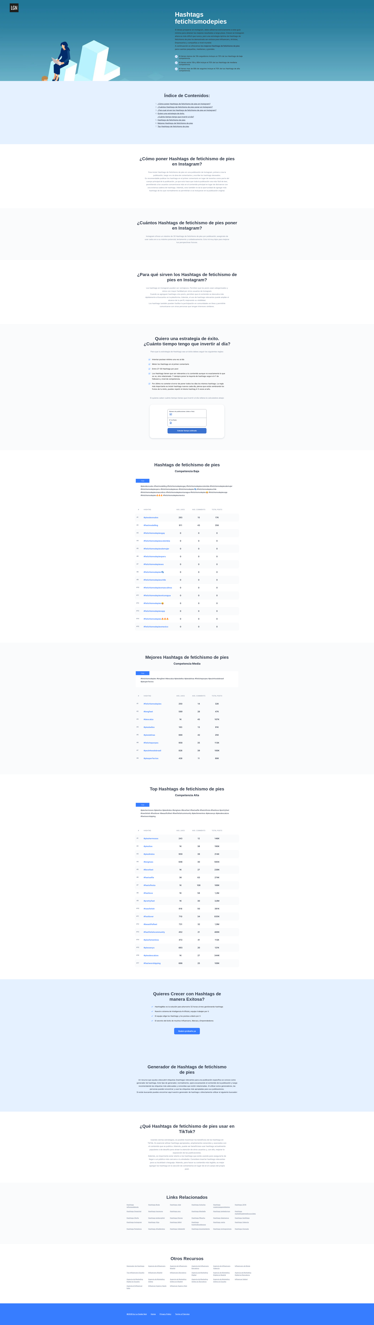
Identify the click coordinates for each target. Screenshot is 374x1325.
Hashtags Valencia (242, 1222)
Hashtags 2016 (240, 1205)
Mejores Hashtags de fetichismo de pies (175, 123)
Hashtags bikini (176, 1222)
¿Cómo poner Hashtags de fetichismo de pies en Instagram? (184, 104)
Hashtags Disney (176, 1218)
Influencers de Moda (242, 1266)
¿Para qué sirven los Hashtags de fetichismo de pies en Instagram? (187, 110)
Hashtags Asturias (199, 1205)
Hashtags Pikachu (198, 1218)
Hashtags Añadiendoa (156, 1229)
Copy (142, 481)
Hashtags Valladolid (177, 1229)
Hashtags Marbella (199, 1211)
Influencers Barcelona (178, 1273)
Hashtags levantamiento (201, 1229)
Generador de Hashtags (135, 1266)
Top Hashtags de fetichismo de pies (173, 126)
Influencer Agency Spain (157, 1286)
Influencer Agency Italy (178, 1286)
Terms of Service (182, 1314)
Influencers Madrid (155, 1273)
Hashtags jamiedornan (221, 1211)
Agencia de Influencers (156, 1266)
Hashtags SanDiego (242, 1218)
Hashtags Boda (154, 1205)
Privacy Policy (165, 1314)
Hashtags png (175, 1211)
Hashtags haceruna (155, 1211)
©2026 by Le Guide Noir (137, 1314)
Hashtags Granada (242, 1229)
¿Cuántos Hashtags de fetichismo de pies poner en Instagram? (185, 107)
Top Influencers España (135, 1273)
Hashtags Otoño (133, 1218)
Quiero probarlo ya (187, 1031)
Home (153, 1314)
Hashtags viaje (175, 1205)
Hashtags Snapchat (134, 1211)
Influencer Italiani (241, 1279)
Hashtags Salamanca (221, 1218)
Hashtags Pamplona (134, 1229)
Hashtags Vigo (153, 1222)
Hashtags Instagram (134, 1222)
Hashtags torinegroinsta (222, 1229)
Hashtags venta (219, 1222)
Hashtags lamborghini (156, 1218)
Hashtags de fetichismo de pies (171, 120)
